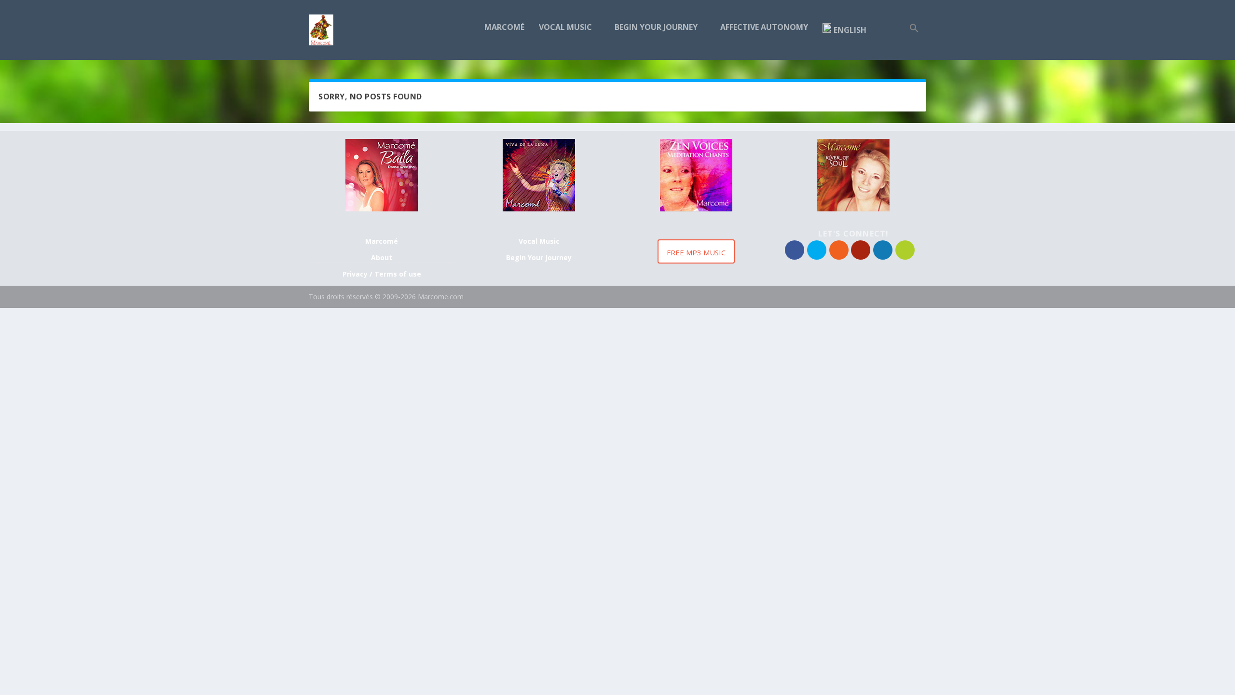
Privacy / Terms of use (382, 273)
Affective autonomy (764, 27)
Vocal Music (565, 27)
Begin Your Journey (656, 27)
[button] (914, 41)
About (381, 257)
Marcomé (504, 27)
